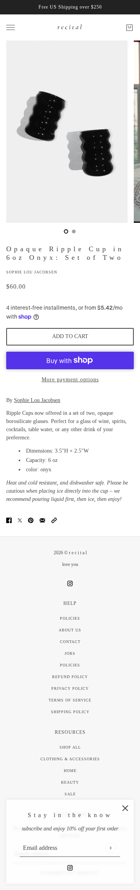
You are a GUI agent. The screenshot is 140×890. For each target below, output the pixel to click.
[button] (54, 520)
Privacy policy (70, 688)
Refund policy (70, 677)
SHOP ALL (70, 747)
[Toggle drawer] (10, 27)
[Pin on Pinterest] (31, 520)
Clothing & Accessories (70, 759)
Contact (70, 642)
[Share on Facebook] (9, 520)
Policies (70, 618)
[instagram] (70, 867)
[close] (125, 808)
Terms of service (70, 700)
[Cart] (129, 27)
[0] (66, 231)
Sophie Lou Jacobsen (31, 272)
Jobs (70, 653)
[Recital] (70, 27)
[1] (74, 231)
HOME (70, 770)
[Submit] (110, 847)
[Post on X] (20, 520)
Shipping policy (70, 712)
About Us (70, 630)
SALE (70, 794)
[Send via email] (42, 520)
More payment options (70, 379)
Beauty (70, 782)
